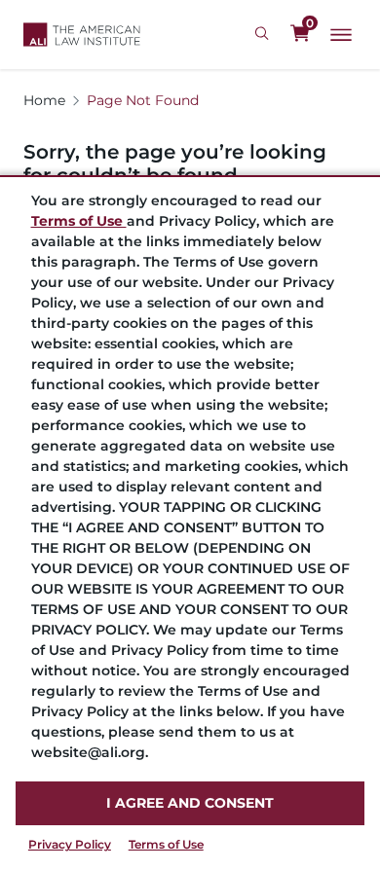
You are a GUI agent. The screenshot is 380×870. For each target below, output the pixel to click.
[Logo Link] (81, 34)
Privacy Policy (69, 844)
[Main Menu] (341, 35)
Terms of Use (166, 844)
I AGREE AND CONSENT (190, 803)
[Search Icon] (264, 34)
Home (44, 100)
